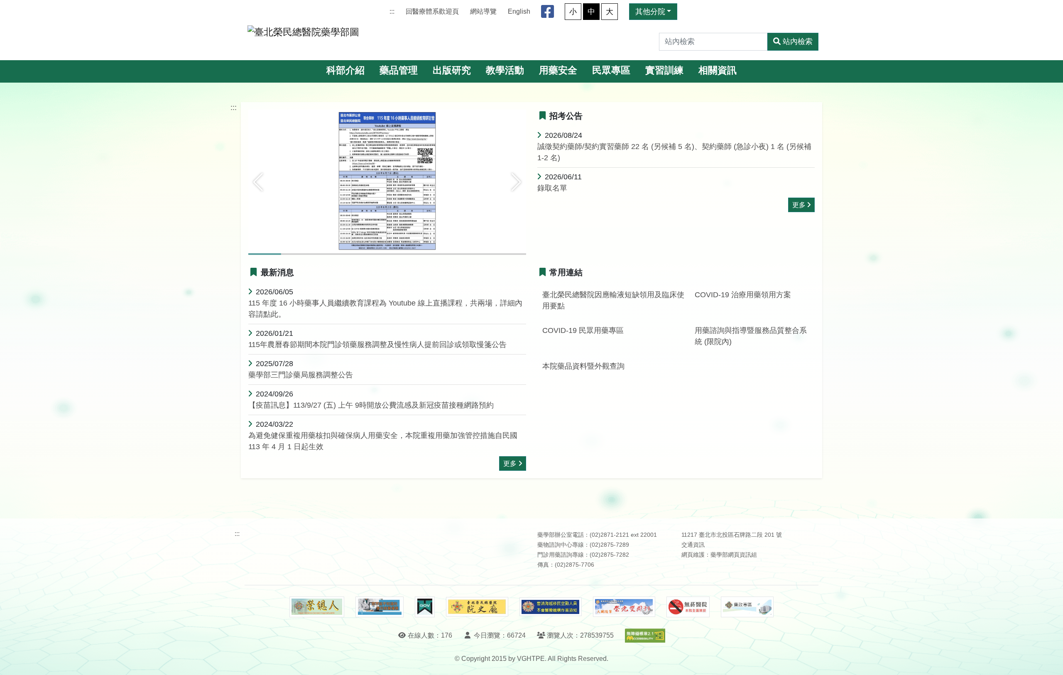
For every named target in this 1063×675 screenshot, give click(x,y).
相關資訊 (717, 70)
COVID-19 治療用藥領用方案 (743, 295)
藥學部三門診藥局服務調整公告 (300, 375)
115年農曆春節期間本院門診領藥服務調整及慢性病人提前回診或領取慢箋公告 (377, 344)
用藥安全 (558, 70)
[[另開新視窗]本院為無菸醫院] (688, 607)
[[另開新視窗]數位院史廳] (477, 606)
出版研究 (452, 70)
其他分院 (650, 11)
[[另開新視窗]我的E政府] (424, 607)
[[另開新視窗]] (387, 182)
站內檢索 (798, 41)
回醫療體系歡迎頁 (432, 11)
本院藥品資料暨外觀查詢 (583, 366)
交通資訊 (693, 545)
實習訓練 (664, 70)
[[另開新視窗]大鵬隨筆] (624, 607)
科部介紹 (345, 70)
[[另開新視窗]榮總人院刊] (316, 607)
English (519, 11)
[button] (258, 182)
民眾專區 (611, 70)
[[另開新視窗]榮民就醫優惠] (379, 607)
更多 (799, 204)
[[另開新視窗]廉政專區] (747, 607)
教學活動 (505, 70)
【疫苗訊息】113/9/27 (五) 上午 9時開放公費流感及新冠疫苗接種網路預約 (371, 405)
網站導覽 (483, 11)
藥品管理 (399, 70)
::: (391, 11)
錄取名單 (552, 188)
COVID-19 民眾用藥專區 (583, 330)
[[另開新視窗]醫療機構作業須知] (550, 606)
